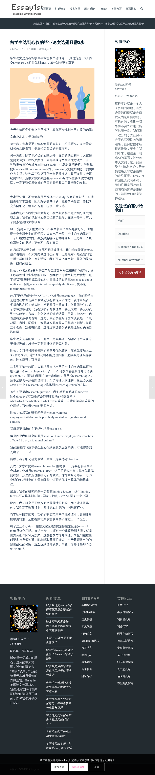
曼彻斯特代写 (125, 647)
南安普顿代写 (125, 612)
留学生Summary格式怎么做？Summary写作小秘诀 (59, 654)
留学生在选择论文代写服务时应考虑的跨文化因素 (58, 687)
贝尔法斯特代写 (126, 640)
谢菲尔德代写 (125, 633)
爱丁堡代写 (123, 669)
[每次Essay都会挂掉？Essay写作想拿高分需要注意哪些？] (3, 387)
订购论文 (87, 633)
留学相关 (87, 669)
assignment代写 (90, 640)
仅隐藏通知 (78, 767)
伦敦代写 (122, 605)
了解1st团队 (88, 612)
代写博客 (87, 647)
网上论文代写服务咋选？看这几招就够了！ (58, 719)
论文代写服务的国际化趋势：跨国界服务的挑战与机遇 (58, 703)
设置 (96, 767)
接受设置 (59, 767)
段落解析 (87, 662)
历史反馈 (87, 619)
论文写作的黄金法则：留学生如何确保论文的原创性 (58, 625)
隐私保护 (87, 676)
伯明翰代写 (123, 676)
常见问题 (87, 626)
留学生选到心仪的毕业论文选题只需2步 (47, 42)
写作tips (43, 48)
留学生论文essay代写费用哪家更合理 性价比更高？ (59, 609)
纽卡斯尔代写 (125, 662)
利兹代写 (122, 626)
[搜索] (141, 9)
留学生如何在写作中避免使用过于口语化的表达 (58, 670)
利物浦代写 (123, 619)
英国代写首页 (89, 605)
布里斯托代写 (125, 683)
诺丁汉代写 (123, 654)
